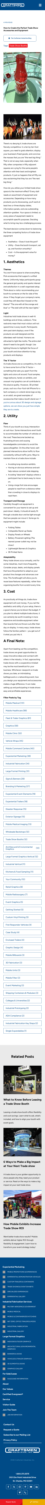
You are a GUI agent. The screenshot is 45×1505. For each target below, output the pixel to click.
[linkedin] (36, 1487)
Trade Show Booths (18, 45)
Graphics (12, 725)
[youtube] (31, 1487)
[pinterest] (25, 1487)
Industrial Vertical (15, 864)
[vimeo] (19, 1492)
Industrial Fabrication (17, 763)
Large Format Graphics (14, 1336)
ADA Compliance (15, 1015)
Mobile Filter (13, 978)
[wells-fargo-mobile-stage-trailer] (22, 1191)
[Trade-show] (22, 1129)
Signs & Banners (15, 779)
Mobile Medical (15, 703)
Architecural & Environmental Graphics (22, 848)
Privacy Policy (10, 1440)
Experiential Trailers (17, 801)
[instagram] (19, 1487)
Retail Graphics (14, 887)
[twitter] (14, 1487)
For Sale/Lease (10, 1374)
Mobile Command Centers (20, 748)
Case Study (13, 932)
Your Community (15, 879)
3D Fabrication (14, 962)
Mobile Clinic (14, 733)
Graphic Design (14, 947)
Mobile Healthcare (16, 710)
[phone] (25, 1492)
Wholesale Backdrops (17, 832)
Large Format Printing (17, 771)
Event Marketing (15, 985)
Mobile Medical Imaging (19, 824)
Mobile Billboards (15, 955)
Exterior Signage (15, 816)
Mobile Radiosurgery (17, 894)
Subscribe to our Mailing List (16, 1435)
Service (6, 1399)
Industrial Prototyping (17, 1008)
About (6, 1384)
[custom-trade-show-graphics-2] (22, 1066)
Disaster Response (16, 809)
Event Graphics (14, 902)
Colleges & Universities (18, 1000)
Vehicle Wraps (14, 741)
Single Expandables (16, 1031)
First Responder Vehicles (19, 925)
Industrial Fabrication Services (17, 1301)
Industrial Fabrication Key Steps (22, 1023)
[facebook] (8, 1487)
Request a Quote (11, 1429)
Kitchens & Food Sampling (19, 872)
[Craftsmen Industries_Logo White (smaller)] (12, 4)
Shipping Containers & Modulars (22, 993)
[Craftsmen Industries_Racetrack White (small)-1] (22, 1448)
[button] (22, 1272)
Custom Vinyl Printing (17, 917)
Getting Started (15, 909)
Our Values (8, 1389)
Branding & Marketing (18, 786)
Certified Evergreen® (13, 1394)
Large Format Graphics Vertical (22, 856)
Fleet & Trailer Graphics (18, 718)
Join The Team (9, 1410)
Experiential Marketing (18, 756)
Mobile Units (13, 970)
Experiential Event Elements (21, 794)
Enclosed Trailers (15, 940)
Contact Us (8, 1424)
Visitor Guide (9, 1404)
